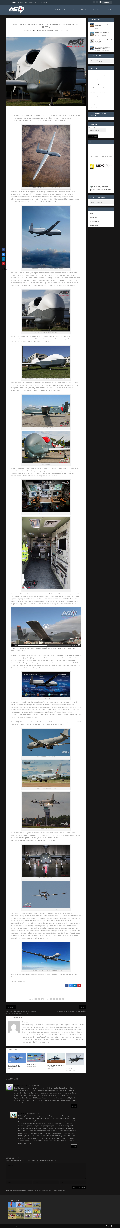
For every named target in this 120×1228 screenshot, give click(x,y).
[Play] (13, 645)
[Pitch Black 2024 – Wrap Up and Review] (92, 25)
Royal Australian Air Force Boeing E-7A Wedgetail (102, 33)
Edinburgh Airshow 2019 (96, 104)
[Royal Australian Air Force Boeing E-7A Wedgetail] (92, 34)
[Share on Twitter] (71, 986)
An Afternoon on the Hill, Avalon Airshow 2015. (15, 1065)
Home (57, 10)
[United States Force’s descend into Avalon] (92, 41)
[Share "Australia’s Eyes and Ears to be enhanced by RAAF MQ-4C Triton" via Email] (42, 999)
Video (108, 10)
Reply (74, 1106)
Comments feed (94, 221)
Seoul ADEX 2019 (32, 1064)
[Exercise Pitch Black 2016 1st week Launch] (56, 1058)
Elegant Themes (19, 1226)
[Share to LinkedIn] (75, 986)
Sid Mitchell (36, 31)
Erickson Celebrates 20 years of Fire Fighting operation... (32, 2)
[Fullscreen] (79, 645)
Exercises (104, 27)
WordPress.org (94, 225)
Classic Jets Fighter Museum (98, 96)
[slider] (44, 645)
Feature (108, 27)
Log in (91, 213)
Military (54, 31)
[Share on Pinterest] (79, 986)
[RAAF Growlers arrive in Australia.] (75, 1059)
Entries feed (93, 217)
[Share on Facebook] (66, 986)
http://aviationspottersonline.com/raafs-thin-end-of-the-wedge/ (33, 840)
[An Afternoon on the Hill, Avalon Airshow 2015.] (17, 1058)
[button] (46, 627)
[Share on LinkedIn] (3, 260)
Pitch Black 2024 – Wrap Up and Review (102, 24)
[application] (46, 627)
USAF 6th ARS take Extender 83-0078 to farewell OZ (102, 47)
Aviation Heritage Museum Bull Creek (100, 84)
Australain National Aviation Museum (100, 76)
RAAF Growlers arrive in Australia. (73, 1067)
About (65, 10)
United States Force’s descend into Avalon (103, 40)
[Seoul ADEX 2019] (36, 1057)
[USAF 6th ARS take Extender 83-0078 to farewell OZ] (92, 48)
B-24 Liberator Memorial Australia (99, 88)
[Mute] (76, 645)
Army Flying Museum (96, 72)
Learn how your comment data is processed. (49, 1191)
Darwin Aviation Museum (97, 100)
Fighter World (93, 108)
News (73, 10)
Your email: (92, 127)
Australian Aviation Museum (98, 80)
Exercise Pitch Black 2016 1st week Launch (55, 1065)
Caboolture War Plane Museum (98, 92)
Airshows (97, 10)
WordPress (34, 1226)
